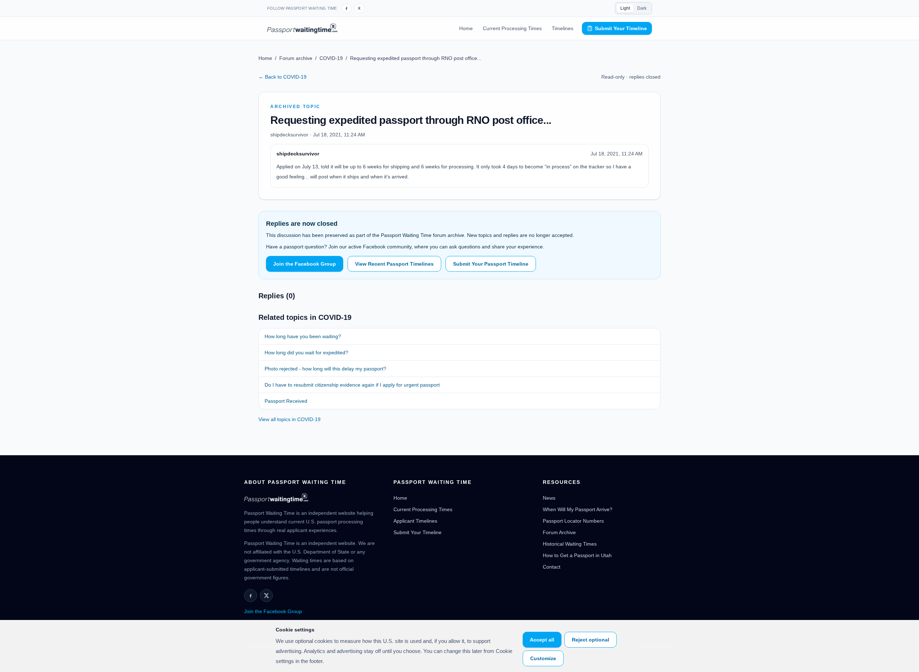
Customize (543, 658)
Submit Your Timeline (621, 28)
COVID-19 (331, 58)
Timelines (562, 28)
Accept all (542, 640)
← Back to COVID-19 (282, 77)
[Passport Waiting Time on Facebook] (346, 8)
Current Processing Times (512, 28)
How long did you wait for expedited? (306, 352)
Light (625, 8)
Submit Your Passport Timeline (490, 264)
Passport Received (286, 401)
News (549, 498)
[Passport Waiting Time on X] (266, 595)
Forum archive (295, 58)
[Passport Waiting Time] (302, 28)
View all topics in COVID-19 (289, 419)
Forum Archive (559, 532)
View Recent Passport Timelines (394, 264)
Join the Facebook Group (304, 264)
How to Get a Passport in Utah (577, 555)
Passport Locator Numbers (573, 521)
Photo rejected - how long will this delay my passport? (325, 369)
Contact (551, 567)
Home (466, 28)
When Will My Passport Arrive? (577, 509)
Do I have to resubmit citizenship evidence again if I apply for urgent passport (352, 385)
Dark (642, 8)
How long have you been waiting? (303, 336)
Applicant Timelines (415, 521)
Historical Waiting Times (570, 544)
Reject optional (590, 640)
